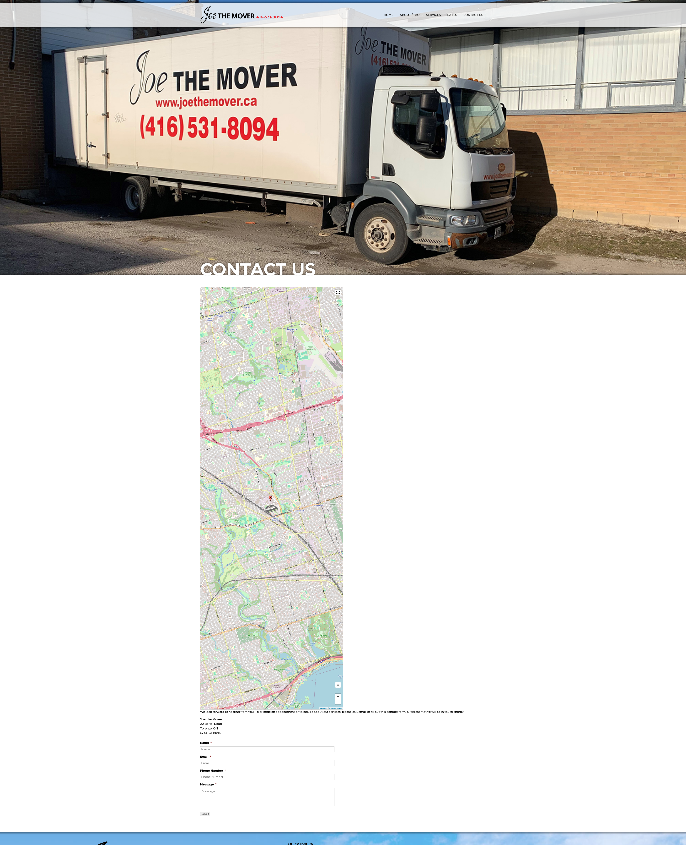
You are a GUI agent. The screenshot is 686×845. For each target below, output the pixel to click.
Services (433, 15)
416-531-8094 (269, 16)
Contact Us (473, 15)
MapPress (323, 708)
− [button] (338, 701)
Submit (205, 814)
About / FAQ (410, 15)
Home (388, 15)
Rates (452, 15)
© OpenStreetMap (335, 708)
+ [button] (338, 696)
